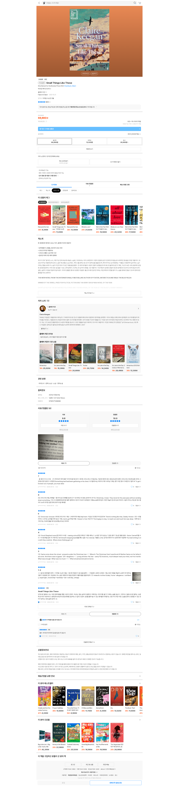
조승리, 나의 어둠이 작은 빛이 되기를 (53, 337)
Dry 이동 (117, 700)
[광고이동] (134, 3)
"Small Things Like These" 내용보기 (89, 595)
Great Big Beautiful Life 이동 (88, 737)
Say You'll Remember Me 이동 (102, 737)
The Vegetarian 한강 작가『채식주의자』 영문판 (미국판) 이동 (117, 737)
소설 (54, 383)
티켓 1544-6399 (82, 769)
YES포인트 (41, 121)
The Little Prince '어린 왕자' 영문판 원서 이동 (73, 701)
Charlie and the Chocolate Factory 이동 (44, 700)
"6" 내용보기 (89, 498)
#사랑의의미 (42, 202)
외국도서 (41, 383)
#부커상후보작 (65, 202)
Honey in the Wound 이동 (59, 737)
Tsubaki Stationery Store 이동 (73, 737)
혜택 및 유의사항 (63, 429)
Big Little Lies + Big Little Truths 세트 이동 (44, 740)
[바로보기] (50, 447)
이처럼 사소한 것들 (48, 98)
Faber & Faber (43, 95)
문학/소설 (49, 383)
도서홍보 (111, 775)
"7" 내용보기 (89, 480)
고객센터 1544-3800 (69, 769)
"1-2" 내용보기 (89, 575)
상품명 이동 (44, 219)
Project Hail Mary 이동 (59, 700)
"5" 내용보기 (89, 517)
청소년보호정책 (82, 775)
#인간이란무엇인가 (53, 202)
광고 (116, 775)
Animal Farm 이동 (102, 700)
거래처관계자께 (103, 775)
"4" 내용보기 (89, 536)
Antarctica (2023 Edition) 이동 (133, 358)
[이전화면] (39, 3)
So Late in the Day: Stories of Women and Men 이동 (118, 358)
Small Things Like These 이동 (75, 358)
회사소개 (95, 775)
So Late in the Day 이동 (60, 358)
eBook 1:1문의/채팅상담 (107, 769)
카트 (140, 3)
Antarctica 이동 (46, 358)
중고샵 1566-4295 (93, 769)
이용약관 (64, 775)
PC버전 (90, 775)
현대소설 (60, 383)
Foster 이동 (89, 358)
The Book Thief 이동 (131, 700)
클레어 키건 (41, 92)
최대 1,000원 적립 (133, 134)
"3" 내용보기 (89, 555)
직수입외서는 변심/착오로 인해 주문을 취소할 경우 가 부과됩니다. (67, 107)
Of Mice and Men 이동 (88, 700)
